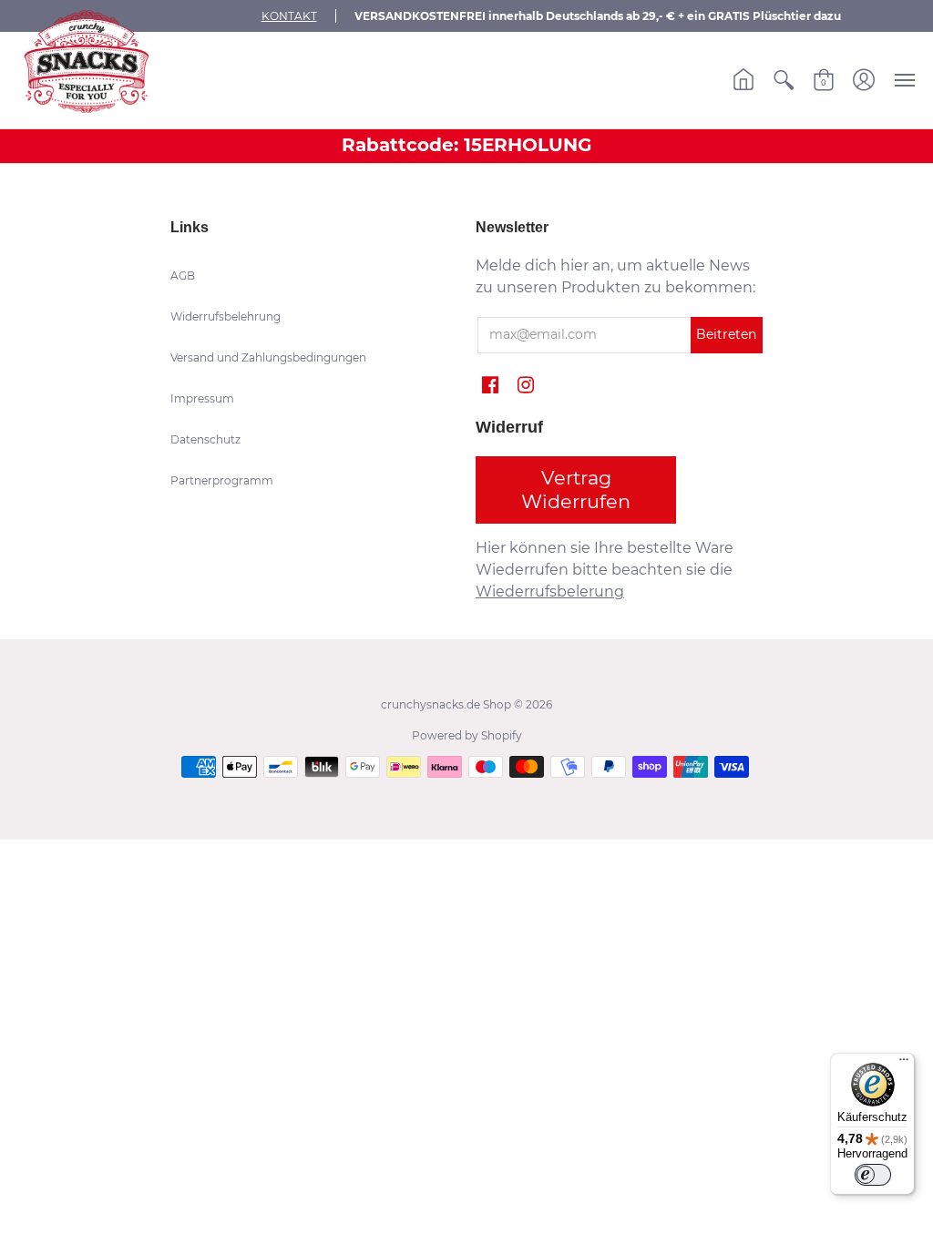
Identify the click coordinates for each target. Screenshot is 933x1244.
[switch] (873, 1175)
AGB (182, 275)
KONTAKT (289, 16)
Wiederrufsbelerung (550, 591)
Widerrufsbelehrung (225, 316)
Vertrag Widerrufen (576, 489)
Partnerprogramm (221, 480)
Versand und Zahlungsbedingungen (268, 357)
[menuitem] (743, 80)
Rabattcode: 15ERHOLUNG (466, 145)
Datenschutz (205, 439)
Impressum (202, 398)
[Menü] (904, 1064)
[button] (743, 80)
